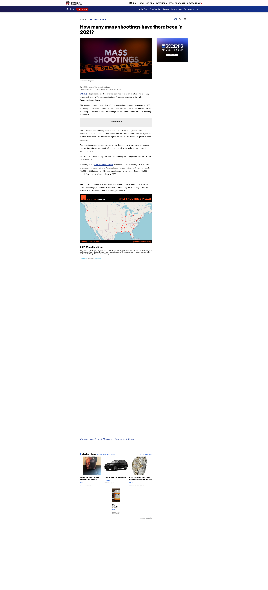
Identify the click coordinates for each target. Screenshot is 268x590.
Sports (170, 3)
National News (98, 19)
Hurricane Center (176, 9)
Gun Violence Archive (103, 164)
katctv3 (67, 9)
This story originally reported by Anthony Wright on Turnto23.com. (107, 438)
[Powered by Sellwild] (149, 518)
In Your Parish (143, 9)
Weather (160, 3)
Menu (132, 3)
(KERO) (83, 93)
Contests (166, 9)
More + (198, 9)
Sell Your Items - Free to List (106, 454)
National (150, 3)
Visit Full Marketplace (145, 454)
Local (141, 3)
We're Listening (189, 9)
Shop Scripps (181, 3)
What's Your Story (155, 9)
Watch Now (195, 3)
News (83, 19)
